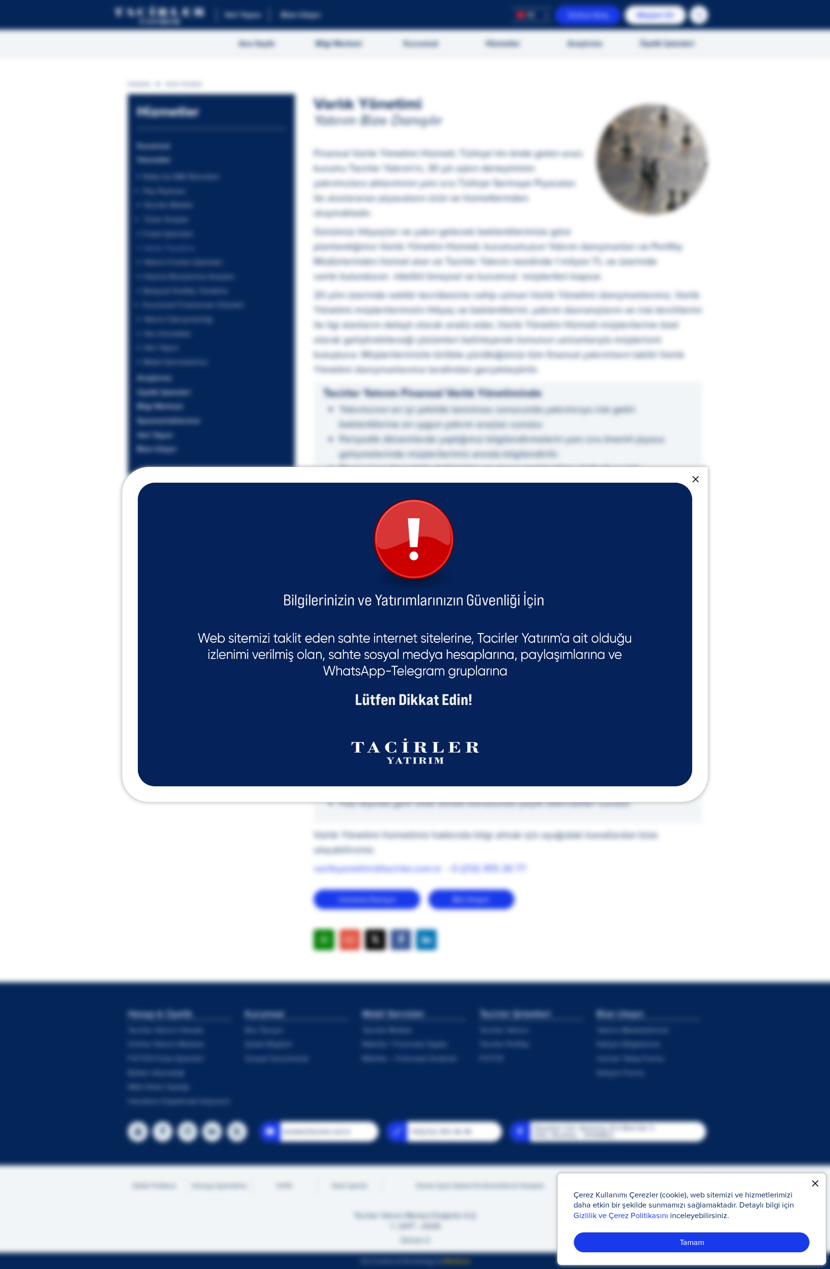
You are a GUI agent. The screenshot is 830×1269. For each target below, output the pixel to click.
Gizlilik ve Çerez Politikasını (621, 1214)
